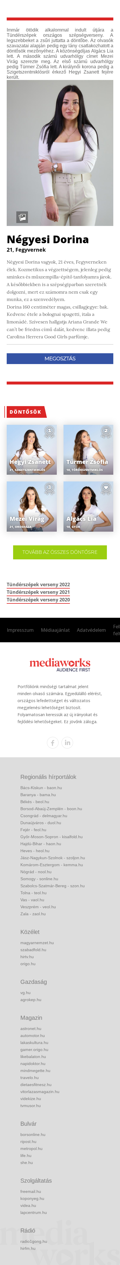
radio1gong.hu (33, 1241)
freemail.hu (30, 1191)
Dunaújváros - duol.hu (40, 822)
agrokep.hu (30, 999)
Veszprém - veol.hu (38, 906)
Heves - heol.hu (35, 850)
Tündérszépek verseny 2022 (38, 584)
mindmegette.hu (35, 1070)
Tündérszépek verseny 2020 (38, 599)
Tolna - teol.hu (33, 892)
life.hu (25, 1155)
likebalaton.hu (33, 1056)
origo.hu (28, 963)
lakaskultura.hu (34, 1042)
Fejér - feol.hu (33, 829)
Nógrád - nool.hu (36, 871)
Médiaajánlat (55, 630)
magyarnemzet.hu (37, 942)
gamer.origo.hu (34, 1049)
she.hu (26, 1162)
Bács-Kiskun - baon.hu (41, 787)
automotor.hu (32, 1035)
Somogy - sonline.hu (39, 878)
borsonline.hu (32, 1134)
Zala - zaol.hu (33, 913)
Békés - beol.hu (34, 801)
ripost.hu (28, 1141)
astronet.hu (30, 1028)
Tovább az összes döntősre (60, 552)
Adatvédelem (91, 630)
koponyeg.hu (32, 1198)
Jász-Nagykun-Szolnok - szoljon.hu (52, 857)
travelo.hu (29, 1077)
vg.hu (25, 992)
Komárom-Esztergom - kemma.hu (51, 864)
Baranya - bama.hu (38, 794)
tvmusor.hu (30, 1105)
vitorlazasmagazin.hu (39, 1091)
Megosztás (60, 358)
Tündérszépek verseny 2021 (38, 592)
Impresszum (20, 630)
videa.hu (28, 1205)
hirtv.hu (27, 956)
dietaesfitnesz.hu (36, 1084)
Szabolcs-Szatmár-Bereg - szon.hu (52, 885)
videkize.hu (30, 1098)
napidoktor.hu (32, 1063)
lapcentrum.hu (33, 1212)
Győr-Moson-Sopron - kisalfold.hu (51, 836)
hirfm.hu (28, 1248)
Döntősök (25, 412)
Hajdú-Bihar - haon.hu (40, 843)
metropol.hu (31, 1148)
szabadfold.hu (33, 949)
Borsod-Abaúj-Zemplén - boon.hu (51, 808)
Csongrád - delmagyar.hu (43, 815)
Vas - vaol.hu (32, 899)
